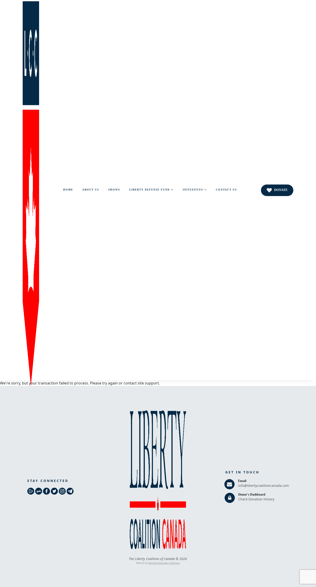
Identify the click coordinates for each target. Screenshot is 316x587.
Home (68, 189)
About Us (90, 189)
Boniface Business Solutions (164, 563)
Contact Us (226, 189)
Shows (114, 189)
